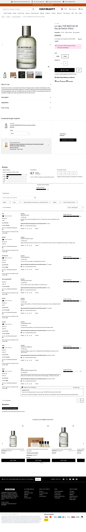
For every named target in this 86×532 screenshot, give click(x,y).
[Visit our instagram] (70, 479)
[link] (72, 9)
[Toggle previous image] (2, 45)
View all (80, 39)
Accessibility (57, 497)
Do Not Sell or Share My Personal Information (8, 504)
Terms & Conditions (58, 491)
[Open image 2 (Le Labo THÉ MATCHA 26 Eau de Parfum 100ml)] (13, 74)
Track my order (27, 497)
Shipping (26, 494)
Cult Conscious (42, 496)
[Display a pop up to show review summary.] (12, 451)
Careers (41, 494)
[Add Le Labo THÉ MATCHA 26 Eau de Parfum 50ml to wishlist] (22, 426)
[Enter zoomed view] (48, 66)
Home (3, 16)
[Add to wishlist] (78, 70)
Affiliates (71, 494)
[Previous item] (2, 443)
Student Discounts (74, 496)
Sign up (38, 479)
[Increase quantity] (66, 63)
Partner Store (73, 499)
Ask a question (76, 32)
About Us (41, 491)
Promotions (72, 493)
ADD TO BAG (13, 460)
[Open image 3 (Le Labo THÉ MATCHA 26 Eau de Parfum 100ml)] (21, 74)
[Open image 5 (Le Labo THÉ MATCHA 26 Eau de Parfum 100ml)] (38, 74)
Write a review (68, 32)
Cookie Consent (5, 502)
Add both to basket (68, 140)
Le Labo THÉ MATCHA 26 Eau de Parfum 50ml (12, 449)
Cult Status (72, 491)
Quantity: (57, 60)
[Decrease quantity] (57, 63)
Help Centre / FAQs (28, 493)
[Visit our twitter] (66, 479)
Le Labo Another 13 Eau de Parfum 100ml (62, 449)
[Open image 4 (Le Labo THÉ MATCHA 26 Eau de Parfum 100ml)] (30, 74)
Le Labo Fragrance (16, 16)
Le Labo (8, 16)
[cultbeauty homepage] (47, 9)
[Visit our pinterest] (76, 479)
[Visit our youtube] (73, 479)
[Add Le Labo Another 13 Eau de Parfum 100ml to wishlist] (73, 426)
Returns (26, 496)
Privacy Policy (57, 493)
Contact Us (26, 491)
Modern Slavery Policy (59, 496)
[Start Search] (33, 9)
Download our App (43, 493)
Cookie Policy (57, 494)
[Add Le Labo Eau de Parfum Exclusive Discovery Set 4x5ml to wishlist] (48, 426)
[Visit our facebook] (63, 479)
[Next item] (83, 443)
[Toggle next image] (50, 45)
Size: (56, 53)
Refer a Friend (73, 497)
